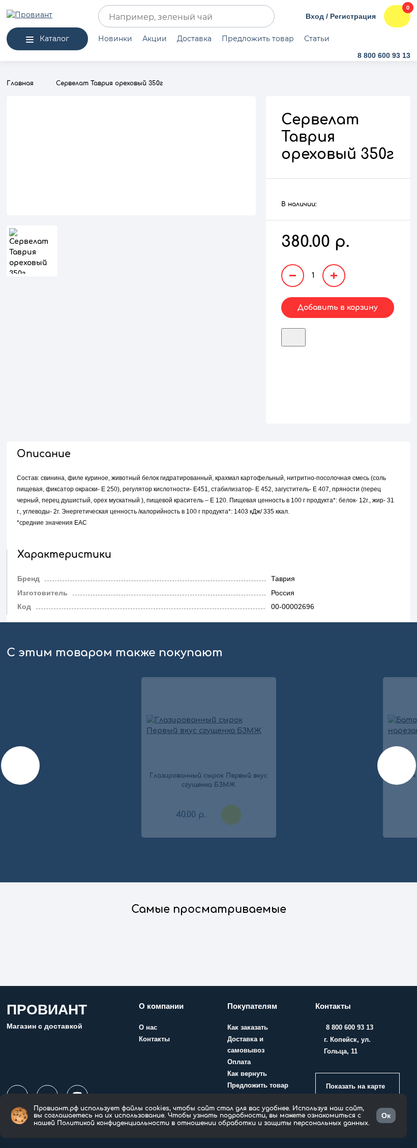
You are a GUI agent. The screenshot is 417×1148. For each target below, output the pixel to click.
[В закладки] (293, 337)
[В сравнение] (311, 333)
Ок (386, 1115)
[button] (208, 915)
